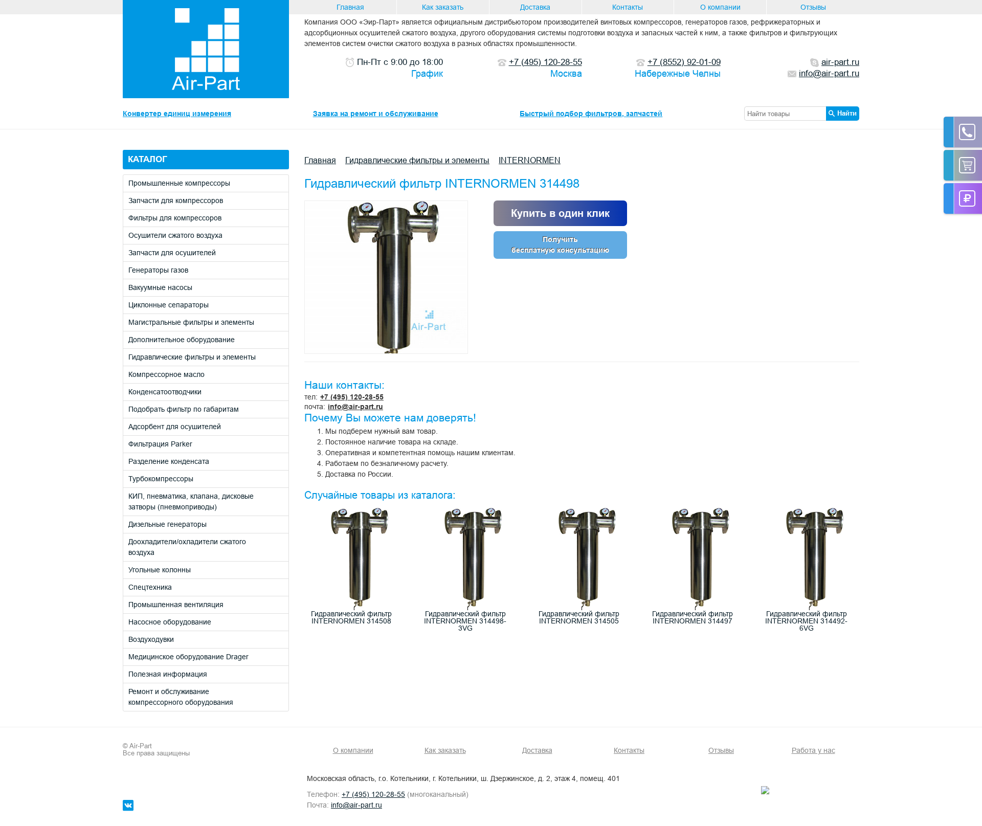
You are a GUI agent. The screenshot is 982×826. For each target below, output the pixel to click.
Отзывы (813, 7)
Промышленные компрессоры (179, 183)
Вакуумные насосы (160, 287)
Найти (847, 113)
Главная (350, 7)
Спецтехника (150, 587)
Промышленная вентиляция (176, 604)
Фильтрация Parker (160, 444)
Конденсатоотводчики (165, 392)
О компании (720, 7)
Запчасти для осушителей (172, 253)
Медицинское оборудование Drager (188, 657)
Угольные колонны (159, 570)
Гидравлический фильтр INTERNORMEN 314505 (579, 617)
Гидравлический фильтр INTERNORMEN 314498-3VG (465, 621)
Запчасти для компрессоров (175, 200)
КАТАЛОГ (147, 159)
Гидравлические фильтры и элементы (192, 357)
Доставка (535, 7)
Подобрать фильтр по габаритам (183, 409)
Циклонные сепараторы (168, 305)
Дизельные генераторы (167, 524)
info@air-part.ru (355, 406)
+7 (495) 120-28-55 (352, 396)
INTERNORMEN (530, 160)
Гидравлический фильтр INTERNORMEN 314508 (351, 617)
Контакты (627, 7)
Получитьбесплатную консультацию (560, 244)
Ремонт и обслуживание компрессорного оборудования (180, 696)
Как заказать (442, 7)
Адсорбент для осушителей (174, 426)
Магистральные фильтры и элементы (191, 322)
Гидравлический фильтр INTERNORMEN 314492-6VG (806, 621)
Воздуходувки (151, 639)
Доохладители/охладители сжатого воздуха (187, 547)
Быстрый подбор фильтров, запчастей (591, 113)
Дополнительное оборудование (181, 340)
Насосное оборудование (169, 622)
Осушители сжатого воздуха (175, 235)
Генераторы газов (158, 270)
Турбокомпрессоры (160, 479)
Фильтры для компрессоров (174, 218)
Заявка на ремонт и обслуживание (375, 113)
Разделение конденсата (168, 461)
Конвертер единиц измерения (177, 113)
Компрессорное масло (166, 374)
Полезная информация (167, 674)
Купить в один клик (560, 213)
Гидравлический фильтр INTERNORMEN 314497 (692, 617)
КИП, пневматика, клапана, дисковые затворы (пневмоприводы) (191, 501)
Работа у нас (813, 750)
